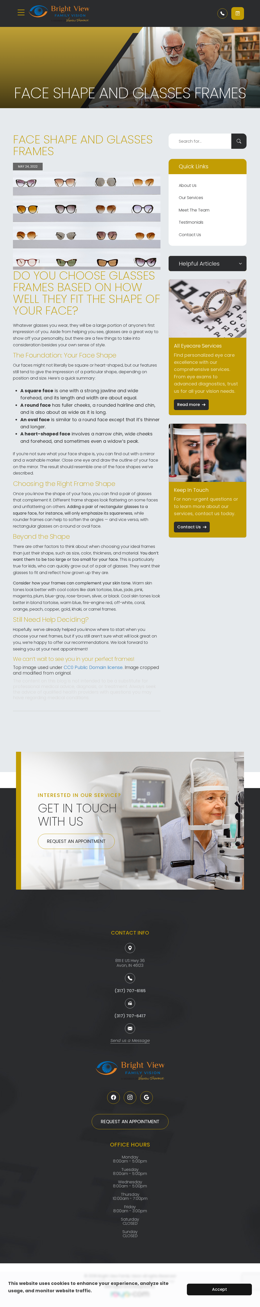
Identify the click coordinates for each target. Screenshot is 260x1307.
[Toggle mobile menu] (21, 12)
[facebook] (113, 1097)
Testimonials (191, 222)
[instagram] (130, 1097)
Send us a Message (130, 1041)
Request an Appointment (76, 841)
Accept (219, 1289)
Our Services (191, 198)
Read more (188, 404)
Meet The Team (194, 210)
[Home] (59, 13)
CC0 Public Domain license (93, 667)
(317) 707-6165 (130, 990)
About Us (188, 185)
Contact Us (190, 235)
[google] (146, 1097)
